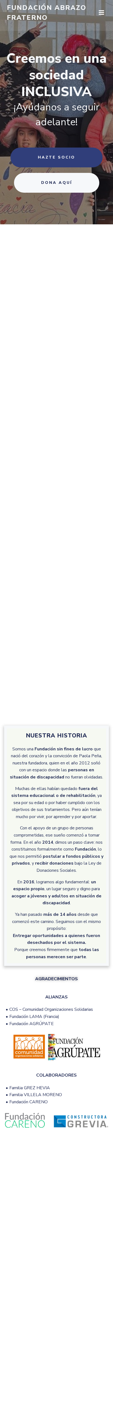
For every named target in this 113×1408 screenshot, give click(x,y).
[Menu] (101, 12)
